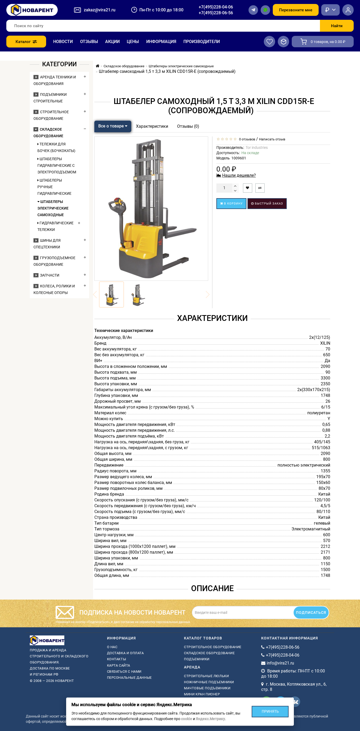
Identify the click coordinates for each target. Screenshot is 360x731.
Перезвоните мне (295, 10)
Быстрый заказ (268, 203)
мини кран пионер (202, 694)
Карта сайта (118, 665)
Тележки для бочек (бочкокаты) (56, 147)
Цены (133, 41)
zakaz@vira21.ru (99, 9)
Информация (161, 41)
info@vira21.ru (280, 663)
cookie (186, 719)
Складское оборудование (209, 653)
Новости (63, 41)
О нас (112, 647)
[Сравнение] (283, 41)
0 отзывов (246, 139)
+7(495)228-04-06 (216, 7)
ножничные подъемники (209, 682)
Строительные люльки (206, 676)
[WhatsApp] (265, 10)
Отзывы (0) (188, 126)
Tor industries (257, 147)
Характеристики (152, 126)
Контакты (116, 659)
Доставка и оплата (125, 653)
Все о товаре (111, 126)
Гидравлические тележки (55, 226)
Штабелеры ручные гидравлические (54, 187)
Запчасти (48, 275)
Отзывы (89, 41)
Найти (337, 25)
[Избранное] (269, 41)
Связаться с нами (124, 671)
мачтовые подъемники (207, 688)
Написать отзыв (272, 139)
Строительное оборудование (212, 647)
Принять (270, 711)
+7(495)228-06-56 (216, 12)
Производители (201, 41)
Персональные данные (129, 678)
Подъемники (197, 659)
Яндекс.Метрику (210, 719)
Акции (112, 41)
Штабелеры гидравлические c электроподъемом (56, 165)
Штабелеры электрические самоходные (53, 208)
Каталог (23, 41)
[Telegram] (253, 10)
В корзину (233, 203)
